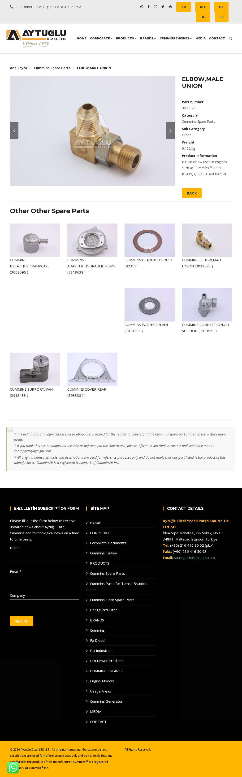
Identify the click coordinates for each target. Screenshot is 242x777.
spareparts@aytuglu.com (194, 557)
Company (17, 595)
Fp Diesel (97, 640)
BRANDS (147, 38)
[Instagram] (156, 6)
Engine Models (102, 681)
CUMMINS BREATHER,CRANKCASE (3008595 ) (29, 266)
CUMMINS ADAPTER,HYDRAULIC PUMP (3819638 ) (91, 266)
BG (203, 17)
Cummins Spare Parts (52, 68)
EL (222, 17)
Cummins (97, 630)
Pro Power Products (107, 660)
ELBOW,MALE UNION (94, 68)
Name (15, 547)
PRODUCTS (125, 38)
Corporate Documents (108, 543)
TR (183, 7)
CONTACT (217, 38)
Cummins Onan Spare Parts (112, 599)
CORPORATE (100, 38)
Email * (15, 571)
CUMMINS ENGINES (175, 38)
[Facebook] (149, 6)
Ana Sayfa (18, 68)
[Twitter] (163, 6)
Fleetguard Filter (103, 610)
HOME (81, 38)
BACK (192, 193)
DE (221, 7)
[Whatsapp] (142, 6)
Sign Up (22, 621)
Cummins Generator (106, 701)
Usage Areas (100, 691)
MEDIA (200, 38)
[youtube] (170, 6)
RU (202, 7)
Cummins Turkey (103, 553)
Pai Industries (101, 650)
